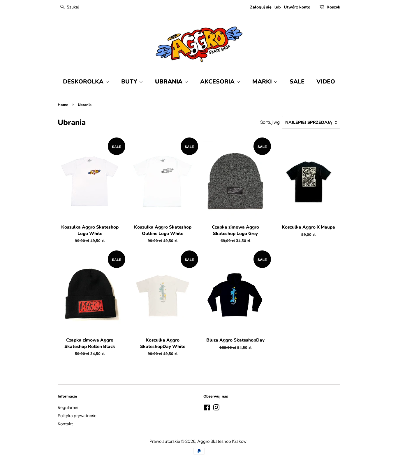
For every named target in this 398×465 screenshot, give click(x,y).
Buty (130, 82)
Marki (263, 82)
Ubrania (169, 82)
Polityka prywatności (77, 415)
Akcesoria (218, 82)
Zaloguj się (261, 7)
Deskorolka (84, 82)
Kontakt (65, 423)
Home (63, 104)
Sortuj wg (270, 122)
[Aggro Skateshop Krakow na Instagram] (216, 408)
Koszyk (333, 7)
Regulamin (68, 407)
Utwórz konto (297, 7)
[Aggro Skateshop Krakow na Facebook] (206, 408)
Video (325, 82)
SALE (297, 82)
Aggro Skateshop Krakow (222, 441)
